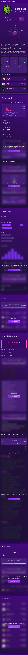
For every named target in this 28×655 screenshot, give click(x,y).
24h (3, 102)
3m (15, 102)
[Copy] (26, 447)
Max (22, 102)
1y (18, 102)
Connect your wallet (14, 150)
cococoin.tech (9, 238)
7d (7, 102)
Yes (8, 241)
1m (11, 102)
